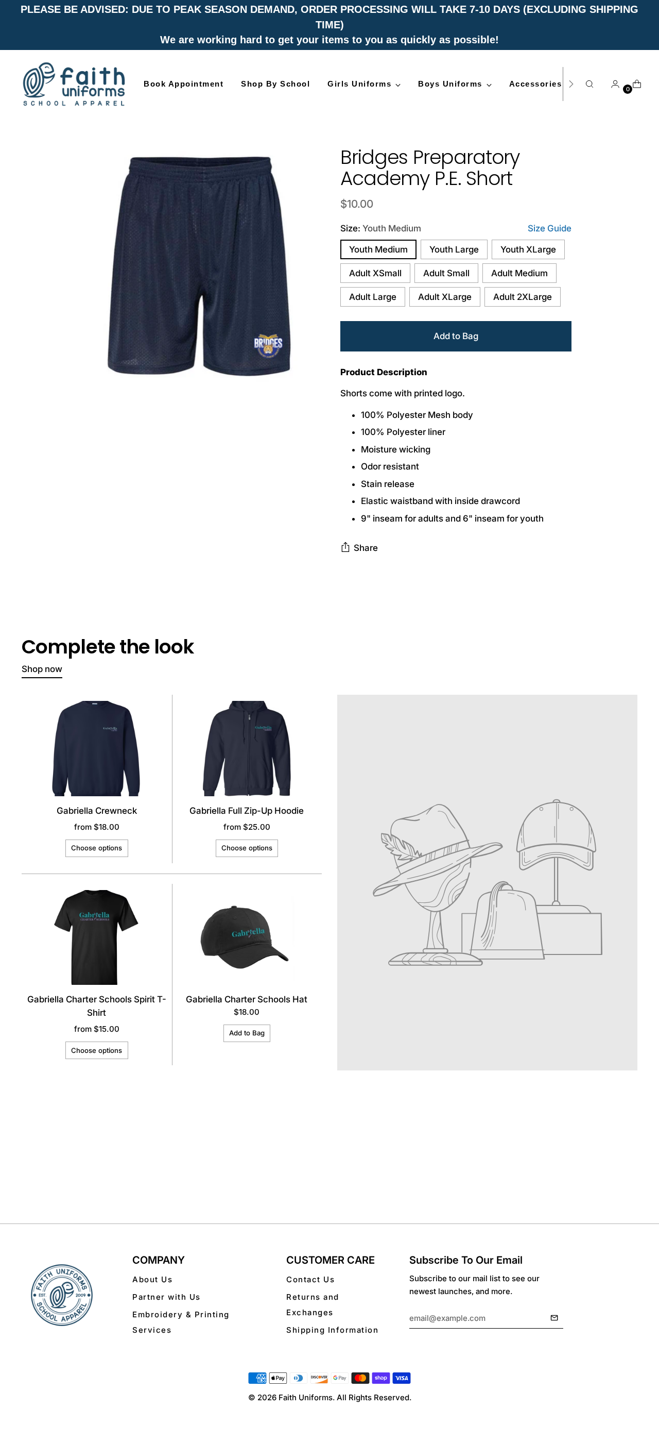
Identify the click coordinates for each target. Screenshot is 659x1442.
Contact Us (310, 1279)
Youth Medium (378, 249)
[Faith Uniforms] (75, 84)
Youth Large (454, 249)
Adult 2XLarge (522, 297)
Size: (380, 228)
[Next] (571, 84)
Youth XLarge (528, 249)
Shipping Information (332, 1330)
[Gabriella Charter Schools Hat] (246, 937)
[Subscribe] (554, 1318)
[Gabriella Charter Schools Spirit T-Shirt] (97, 937)
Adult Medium (519, 273)
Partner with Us (166, 1297)
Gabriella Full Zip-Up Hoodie (246, 811)
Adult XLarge (445, 297)
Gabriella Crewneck (97, 811)
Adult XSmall (375, 273)
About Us (152, 1279)
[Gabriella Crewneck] (97, 748)
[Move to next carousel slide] (628, 1167)
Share (366, 548)
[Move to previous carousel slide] (605, 1168)
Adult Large (372, 297)
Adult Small (446, 273)
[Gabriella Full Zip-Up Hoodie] (246, 748)
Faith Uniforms (306, 1397)
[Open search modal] (589, 84)
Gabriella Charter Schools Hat (246, 999)
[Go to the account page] (611, 84)
